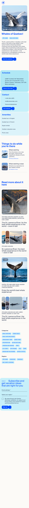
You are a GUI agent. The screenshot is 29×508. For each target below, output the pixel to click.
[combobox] (14, 394)
